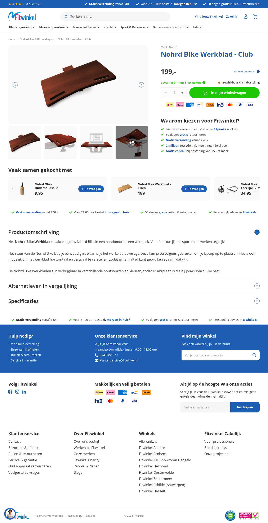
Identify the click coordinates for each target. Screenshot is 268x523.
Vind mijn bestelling (25, 344)
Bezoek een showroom (169, 27)
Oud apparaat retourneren (29, 466)
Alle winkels (148, 441)
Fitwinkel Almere (152, 447)
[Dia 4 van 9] (132, 142)
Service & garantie (24, 360)
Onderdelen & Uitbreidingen (37, 39)
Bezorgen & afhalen (25, 349)
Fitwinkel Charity (86, 460)
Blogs (78, 472)
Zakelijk (231, 16)
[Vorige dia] (15, 84)
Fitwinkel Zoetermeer (155, 478)
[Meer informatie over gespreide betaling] (258, 71)
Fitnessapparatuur (52, 27)
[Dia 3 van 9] (96, 142)
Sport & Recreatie (133, 27)
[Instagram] (17, 392)
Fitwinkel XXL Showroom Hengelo (165, 460)
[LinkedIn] (24, 392)
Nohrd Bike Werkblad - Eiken (154, 186)
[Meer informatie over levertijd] (203, 82)
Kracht (108, 27)
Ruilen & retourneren (26, 355)
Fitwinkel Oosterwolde (156, 472)
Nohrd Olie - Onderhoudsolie (46, 186)
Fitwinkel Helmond (153, 466)
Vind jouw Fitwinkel (209, 16)
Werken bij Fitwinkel (89, 447)
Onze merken (84, 453)
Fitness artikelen (84, 27)
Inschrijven (245, 407)
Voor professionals (219, 441)
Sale (195, 27)
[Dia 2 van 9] (60, 142)
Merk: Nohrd (169, 47)
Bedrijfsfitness (215, 447)
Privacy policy (74, 516)
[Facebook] (10, 392)
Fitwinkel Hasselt (152, 491)
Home (11, 39)
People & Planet (86, 466)
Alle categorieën (19, 27)
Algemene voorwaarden (49, 516)
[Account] (245, 16)
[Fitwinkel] (18, 516)
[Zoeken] (254, 355)
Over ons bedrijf (86, 441)
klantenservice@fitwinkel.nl (119, 360)
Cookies (90, 516)
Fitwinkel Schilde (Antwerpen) (162, 485)
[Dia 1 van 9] (24, 142)
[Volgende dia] (141, 84)
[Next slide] (255, 189)
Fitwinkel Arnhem (152, 453)
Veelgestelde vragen (24, 472)
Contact (14, 441)
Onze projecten (216, 453)
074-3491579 (109, 355)
